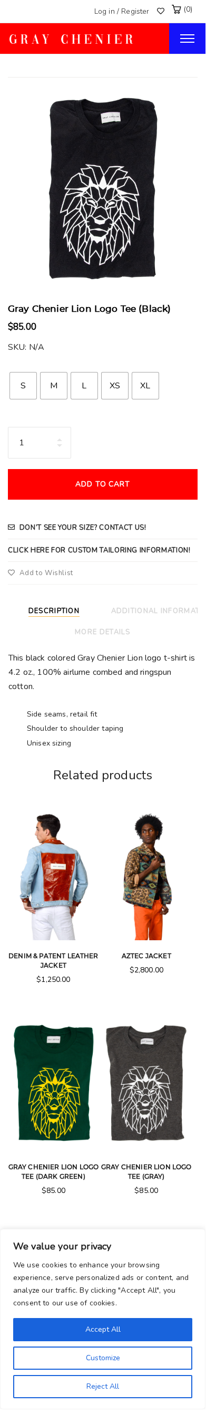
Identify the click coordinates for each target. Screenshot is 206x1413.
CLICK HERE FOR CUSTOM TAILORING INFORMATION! (99, 550)
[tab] (58, 610)
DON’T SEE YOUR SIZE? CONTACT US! (82, 527)
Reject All (102, 1386)
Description (54, 611)
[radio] (23, 386)
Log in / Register (122, 11)
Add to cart (103, 484)
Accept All (103, 1329)
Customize (103, 1358)
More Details (103, 632)
